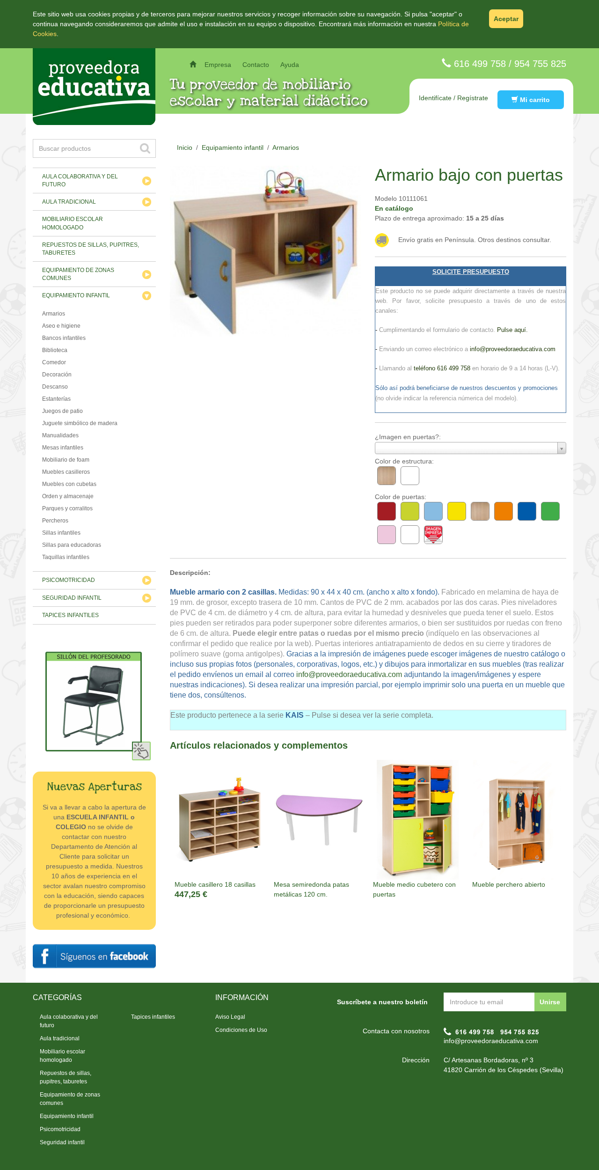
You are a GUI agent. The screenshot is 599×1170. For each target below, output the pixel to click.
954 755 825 (540, 64)
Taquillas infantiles (65, 557)
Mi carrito (534, 99)
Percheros (55, 520)
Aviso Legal (230, 1017)
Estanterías (56, 399)
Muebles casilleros (66, 472)
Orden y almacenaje (68, 496)
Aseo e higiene (61, 326)
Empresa (218, 64)
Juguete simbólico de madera (79, 423)
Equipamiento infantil (76, 295)
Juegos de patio (62, 411)
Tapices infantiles (70, 615)
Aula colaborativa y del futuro (80, 180)
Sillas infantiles (61, 533)
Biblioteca (54, 350)
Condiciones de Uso (241, 1030)
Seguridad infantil (72, 598)
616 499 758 (480, 64)
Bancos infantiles (64, 338)
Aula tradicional (69, 202)
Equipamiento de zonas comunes (78, 274)
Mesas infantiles (62, 447)
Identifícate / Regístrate (453, 98)
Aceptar (506, 18)
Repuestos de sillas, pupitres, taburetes (90, 249)
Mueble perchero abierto (508, 884)
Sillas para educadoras (71, 545)
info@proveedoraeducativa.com (349, 674)
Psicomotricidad (68, 580)
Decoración (57, 374)
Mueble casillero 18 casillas (215, 884)
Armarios (53, 313)
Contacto (255, 64)
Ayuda (289, 64)
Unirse (550, 1002)
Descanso (55, 386)
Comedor (54, 362)
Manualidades (60, 435)
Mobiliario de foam (65, 459)
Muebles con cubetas (69, 484)
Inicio (184, 147)
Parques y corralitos (67, 508)
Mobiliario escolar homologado (72, 223)
